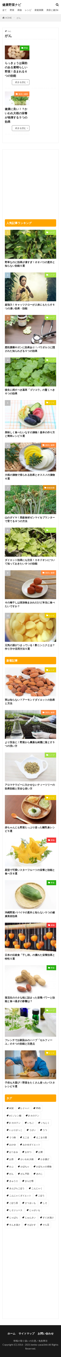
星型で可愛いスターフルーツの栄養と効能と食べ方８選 (30, 871)
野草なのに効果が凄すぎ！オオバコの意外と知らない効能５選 (30, 264)
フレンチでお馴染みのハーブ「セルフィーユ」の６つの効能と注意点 (28, 1042)
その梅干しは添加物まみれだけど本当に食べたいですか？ (30, 604)
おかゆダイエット (31, 1144)
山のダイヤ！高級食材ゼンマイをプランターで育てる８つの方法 (30, 519)
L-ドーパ (25, 1108)
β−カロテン (14, 1122)
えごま (26, 1137)
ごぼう (41, 1195)
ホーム (11, 1333)
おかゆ (12, 1144)
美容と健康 (51, 10)
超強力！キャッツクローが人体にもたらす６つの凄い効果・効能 (30, 306)
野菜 (12, 10)
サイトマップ (27, 1333)
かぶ (11, 1166)
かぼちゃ (24, 1166)
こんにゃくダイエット (20, 1195)
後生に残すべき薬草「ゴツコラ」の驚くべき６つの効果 (30, 391)
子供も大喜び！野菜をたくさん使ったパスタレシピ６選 (30, 1084)
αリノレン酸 (15, 1115)
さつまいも (30, 1203)
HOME (8, 17)
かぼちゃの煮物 (43, 1166)
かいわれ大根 (27, 1159)
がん (19, 17)
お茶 (11, 1159)
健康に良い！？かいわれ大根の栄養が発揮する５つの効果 (16, 115)
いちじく (45, 1122)
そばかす (31, 1224)
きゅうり (13, 1181)
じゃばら (13, 1217)
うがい (32, 1130)
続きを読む (20, 82)
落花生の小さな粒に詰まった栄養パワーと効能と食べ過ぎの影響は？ (30, 999)
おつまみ (13, 1152)
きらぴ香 (29, 1181)
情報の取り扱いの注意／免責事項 (30, 1340)
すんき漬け (14, 1224)
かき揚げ (45, 1159)
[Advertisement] (44, 55)
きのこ (39, 1173)
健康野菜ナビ (11, 4)
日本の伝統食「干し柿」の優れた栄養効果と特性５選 (30, 956)
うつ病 (12, 1137)
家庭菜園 (39, 10)
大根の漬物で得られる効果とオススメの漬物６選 (30, 476)
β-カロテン (33, 1115)
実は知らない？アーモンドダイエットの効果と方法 (30, 701)
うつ (45, 1130)
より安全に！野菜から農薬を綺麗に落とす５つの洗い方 (30, 744)
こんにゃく (36, 1188)
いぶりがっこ (15, 1130)
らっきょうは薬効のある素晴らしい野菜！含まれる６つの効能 (16, 69)
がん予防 (24, 1173)
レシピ (28, 10)
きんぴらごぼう (17, 1188)
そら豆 (46, 1224)
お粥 (40, 1152)
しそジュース (15, 1210)
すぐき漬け (48, 1217)
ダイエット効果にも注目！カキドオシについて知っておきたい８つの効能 (30, 562)
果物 (19, 10)
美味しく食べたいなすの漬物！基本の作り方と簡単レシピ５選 (30, 434)
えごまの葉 (41, 1137)
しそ (45, 1203)
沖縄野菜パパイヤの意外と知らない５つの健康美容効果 (30, 914)
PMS (38, 1108)
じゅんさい (30, 1217)
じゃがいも (34, 1210)
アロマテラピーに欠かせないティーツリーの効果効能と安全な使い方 (30, 786)
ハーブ (52, 232)
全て (4, 10)
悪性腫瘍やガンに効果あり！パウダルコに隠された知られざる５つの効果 (30, 349)
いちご (30, 1122)
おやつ (28, 1152)
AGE (11, 1108)
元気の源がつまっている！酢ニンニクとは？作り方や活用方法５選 (30, 647)
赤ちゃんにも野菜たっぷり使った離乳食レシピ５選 (30, 829)
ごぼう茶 (13, 1203)
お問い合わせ (46, 1333)
